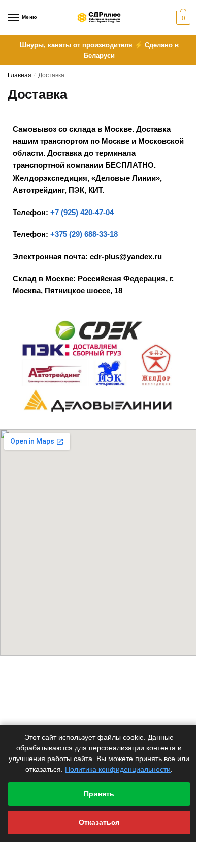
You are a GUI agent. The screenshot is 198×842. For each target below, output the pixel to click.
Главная (19, 75)
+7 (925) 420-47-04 (82, 212)
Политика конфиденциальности (118, 769)
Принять (99, 794)
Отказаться (99, 822)
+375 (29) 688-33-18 (84, 234)
